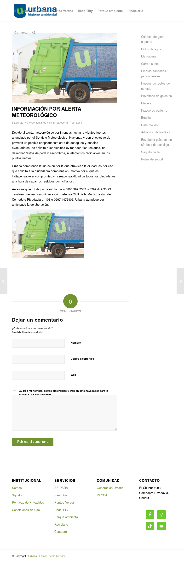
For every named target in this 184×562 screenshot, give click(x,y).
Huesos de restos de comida (155, 86)
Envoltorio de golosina (156, 95)
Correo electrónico (82, 358)
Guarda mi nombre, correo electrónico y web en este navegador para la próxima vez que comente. (63, 393)
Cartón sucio (150, 63)
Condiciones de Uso (26, 509)
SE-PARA (61, 487)
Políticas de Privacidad (28, 502)
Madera (146, 103)
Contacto (60, 531)
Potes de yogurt (152, 159)
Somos (17, 487)
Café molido (149, 125)
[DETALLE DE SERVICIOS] (3, 281)
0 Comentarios (37, 122)
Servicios (60, 495)
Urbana (32, 556)
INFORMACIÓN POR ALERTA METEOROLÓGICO (46, 112)
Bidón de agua (151, 49)
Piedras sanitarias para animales (153, 73)
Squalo (17, 495)
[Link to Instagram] (20, 53)
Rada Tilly (61, 509)
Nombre (76, 342)
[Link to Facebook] (13, 53)
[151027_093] (64, 68)
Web (73, 374)
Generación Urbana (110, 487)
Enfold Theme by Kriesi (52, 556)
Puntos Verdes (64, 502)
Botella (146, 117)
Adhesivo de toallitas (155, 132)
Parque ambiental (66, 517)
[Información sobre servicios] (180, 281)
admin (79, 122)
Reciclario (61, 524)
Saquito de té (150, 152)
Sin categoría (60, 122)
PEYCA (102, 495)
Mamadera (148, 56)
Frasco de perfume (154, 110)
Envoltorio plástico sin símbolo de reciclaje (156, 142)
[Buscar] (34, 32)
